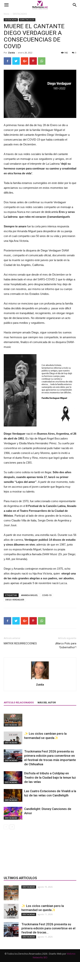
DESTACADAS (20, 13)
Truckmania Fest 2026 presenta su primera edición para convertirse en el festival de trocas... (48, 928)
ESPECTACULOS (27, 19)
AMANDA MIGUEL (29, 595)
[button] (75, 5)
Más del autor (47, 702)
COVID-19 (46, 595)
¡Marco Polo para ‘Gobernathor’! (65, 645)
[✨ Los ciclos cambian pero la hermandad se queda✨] (13, 738)
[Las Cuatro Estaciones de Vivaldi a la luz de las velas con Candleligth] (13, 795)
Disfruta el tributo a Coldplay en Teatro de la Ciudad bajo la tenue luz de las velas (50, 777)
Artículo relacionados (19, 702)
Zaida (11, 52)
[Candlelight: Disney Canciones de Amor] (13, 813)
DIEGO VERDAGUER (14, 599)
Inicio (6, 13)
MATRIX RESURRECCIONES (20, 643)
